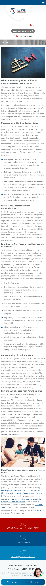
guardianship (31, 499)
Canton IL (26, 493)
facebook (35, 14)
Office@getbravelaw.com (23, 556)
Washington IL (7, 490)
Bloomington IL (7, 493)
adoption (21, 499)
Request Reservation (22, 31)
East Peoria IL (35, 490)
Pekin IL (26, 490)
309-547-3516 (36, 510)
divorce (13, 499)
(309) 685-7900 (26, 36)
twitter (40, 14)
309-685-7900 (23, 542)
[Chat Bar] (23, 582)
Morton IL (18, 490)
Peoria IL (18, 493)
